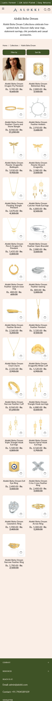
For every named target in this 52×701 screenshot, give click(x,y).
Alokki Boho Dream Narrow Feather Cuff (14, 403)
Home (5, 45)
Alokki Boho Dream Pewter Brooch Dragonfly (38, 165)
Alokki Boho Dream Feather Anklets (38, 123)
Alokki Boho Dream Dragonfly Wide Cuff (38, 364)
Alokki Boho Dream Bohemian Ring (38, 85)
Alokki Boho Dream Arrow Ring (38, 522)
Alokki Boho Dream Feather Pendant (38, 326)
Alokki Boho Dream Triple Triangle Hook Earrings (14, 442)
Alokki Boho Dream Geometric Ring (14, 522)
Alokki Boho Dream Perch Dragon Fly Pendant (14, 246)
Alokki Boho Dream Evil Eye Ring (14, 482)
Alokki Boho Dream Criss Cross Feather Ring (38, 483)
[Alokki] (26, 9)
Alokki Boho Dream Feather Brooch (14, 326)
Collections (14, 45)
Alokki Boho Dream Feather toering (38, 285)
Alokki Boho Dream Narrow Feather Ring (14, 561)
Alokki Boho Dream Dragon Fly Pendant (14, 85)
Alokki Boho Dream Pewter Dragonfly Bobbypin (14, 165)
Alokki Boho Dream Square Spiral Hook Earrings (38, 442)
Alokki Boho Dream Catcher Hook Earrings (38, 204)
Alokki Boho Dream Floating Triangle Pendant (14, 205)
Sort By (38, 52)
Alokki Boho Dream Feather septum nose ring (14, 286)
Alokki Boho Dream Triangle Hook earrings (38, 403)
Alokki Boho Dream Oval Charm (14, 364)
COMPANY (6, 662)
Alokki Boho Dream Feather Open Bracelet (38, 245)
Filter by (14, 52)
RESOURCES (7, 671)
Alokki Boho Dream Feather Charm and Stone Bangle (14, 124)
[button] (44, 9)
